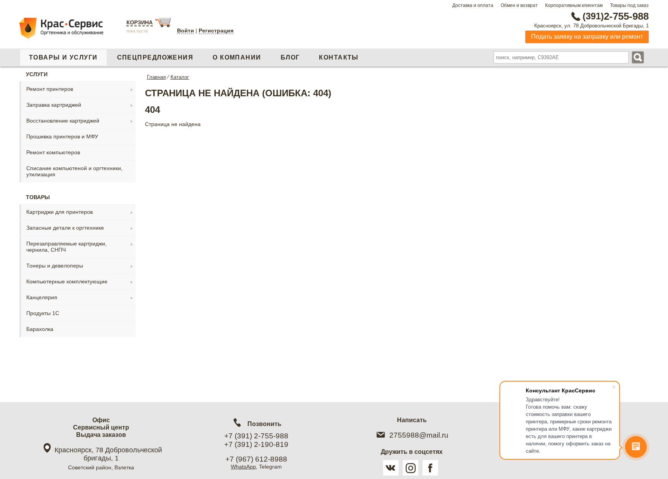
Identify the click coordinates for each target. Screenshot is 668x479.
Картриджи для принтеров (59, 212)
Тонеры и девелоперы (54, 266)
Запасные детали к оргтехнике (65, 228)
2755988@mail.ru (418, 435)
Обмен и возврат (519, 5)
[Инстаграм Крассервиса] (410, 468)
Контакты (339, 57)
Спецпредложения (155, 57)
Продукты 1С (42, 313)
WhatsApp (243, 467)
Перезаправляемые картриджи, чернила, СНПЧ (66, 246)
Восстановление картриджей (62, 121)
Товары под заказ (629, 5)
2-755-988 (616, 16)
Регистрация (216, 30)
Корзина (139, 22)
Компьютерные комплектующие (66, 281)
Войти (185, 30)
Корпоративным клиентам (574, 5)
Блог (290, 57)
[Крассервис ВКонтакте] (391, 468)
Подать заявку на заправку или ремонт (587, 36)
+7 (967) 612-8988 (256, 459)
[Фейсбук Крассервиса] (430, 468)
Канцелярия (41, 297)
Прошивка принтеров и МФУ (62, 136)
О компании (237, 57)
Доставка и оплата (472, 5)
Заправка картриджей (53, 105)
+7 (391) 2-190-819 (256, 444)
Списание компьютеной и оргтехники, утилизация (74, 171)
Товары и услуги (63, 57)
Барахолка (39, 329)
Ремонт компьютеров (53, 152)
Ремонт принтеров (49, 89)
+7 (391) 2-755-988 (256, 436)
